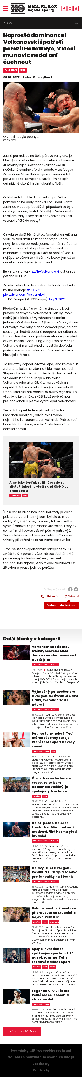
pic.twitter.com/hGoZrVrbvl (24, 294)
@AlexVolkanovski (45, 271)
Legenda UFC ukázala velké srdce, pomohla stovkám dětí (51, 995)
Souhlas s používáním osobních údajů (41, 1057)
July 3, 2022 (57, 299)
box (53, 751)
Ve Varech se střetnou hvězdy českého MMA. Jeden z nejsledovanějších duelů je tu (54, 653)
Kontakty (41, 1070)
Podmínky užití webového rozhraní (41, 1050)
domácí (55, 665)
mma (22, 70)
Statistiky (41, 1064)
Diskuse (73, 596)
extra (52, 967)
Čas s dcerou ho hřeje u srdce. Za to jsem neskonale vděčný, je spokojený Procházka (51, 784)
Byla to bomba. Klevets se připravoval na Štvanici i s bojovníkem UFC (54, 912)
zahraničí (11, 70)
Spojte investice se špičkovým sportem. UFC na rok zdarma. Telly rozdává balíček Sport (53, 955)
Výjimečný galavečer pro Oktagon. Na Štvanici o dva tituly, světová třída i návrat (55, 698)
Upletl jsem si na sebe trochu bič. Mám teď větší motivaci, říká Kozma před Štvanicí (54, 829)
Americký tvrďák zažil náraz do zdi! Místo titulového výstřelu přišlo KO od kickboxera (39, 487)
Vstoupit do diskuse (61, 605)
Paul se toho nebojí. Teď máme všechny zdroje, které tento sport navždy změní (53, 740)
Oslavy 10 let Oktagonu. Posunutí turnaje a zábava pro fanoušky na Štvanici (55, 872)
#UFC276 (34, 290)
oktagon (37, 665)
